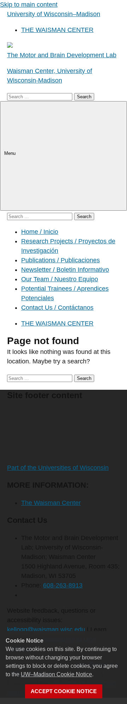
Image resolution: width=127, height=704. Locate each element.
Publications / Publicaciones (60, 260)
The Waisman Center (51, 502)
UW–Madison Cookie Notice (56, 674)
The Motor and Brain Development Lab (61, 55)
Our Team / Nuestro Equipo (59, 279)
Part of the (58, 467)
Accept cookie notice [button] (64, 691)
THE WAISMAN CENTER (57, 29)
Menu (10, 153)
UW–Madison (53, 14)
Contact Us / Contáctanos (57, 307)
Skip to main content (29, 4)
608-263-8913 (63, 585)
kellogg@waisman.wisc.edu (46, 629)
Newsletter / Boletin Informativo (65, 269)
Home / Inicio (39, 231)
